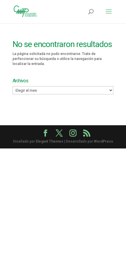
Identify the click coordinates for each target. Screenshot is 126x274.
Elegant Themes (49, 141)
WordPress (103, 141)
